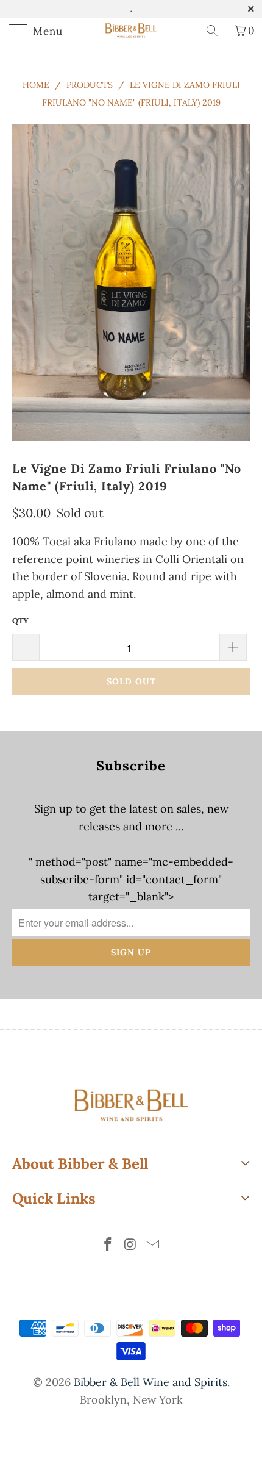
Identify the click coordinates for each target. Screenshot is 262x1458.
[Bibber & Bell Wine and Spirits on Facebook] (108, 1245)
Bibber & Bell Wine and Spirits (150, 1382)
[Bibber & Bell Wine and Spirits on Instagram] (130, 1245)
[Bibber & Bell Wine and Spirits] (131, 30)
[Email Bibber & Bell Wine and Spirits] (153, 1245)
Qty (20, 621)
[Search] (216, 30)
